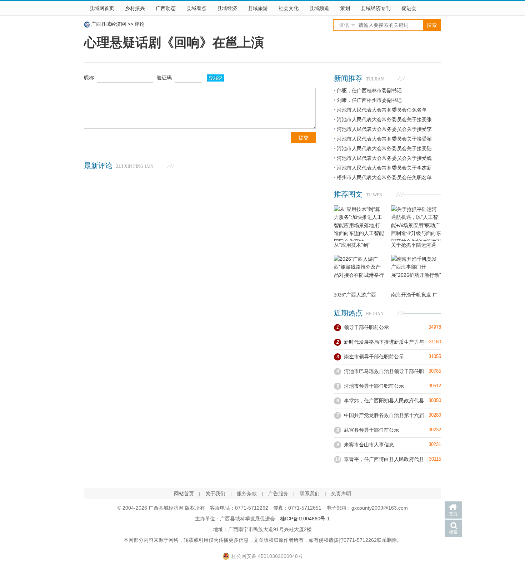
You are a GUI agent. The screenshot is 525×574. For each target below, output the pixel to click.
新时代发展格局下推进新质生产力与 (384, 342)
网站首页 (184, 493)
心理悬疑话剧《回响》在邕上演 (174, 42)
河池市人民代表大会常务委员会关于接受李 (384, 129)
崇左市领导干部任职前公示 (374, 356)
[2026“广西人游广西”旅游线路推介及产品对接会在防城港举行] (359, 273)
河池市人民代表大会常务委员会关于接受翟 (384, 139)
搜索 (453, 532)
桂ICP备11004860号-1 (305, 518)
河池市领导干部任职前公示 (374, 386)
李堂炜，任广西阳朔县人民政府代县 (384, 400)
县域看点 (196, 8)
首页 (453, 513)
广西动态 (166, 8)
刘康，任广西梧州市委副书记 (369, 100)
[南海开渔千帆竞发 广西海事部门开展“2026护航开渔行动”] (416, 273)
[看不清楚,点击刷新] (215, 78)
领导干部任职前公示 (366, 327)
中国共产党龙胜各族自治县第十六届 (384, 415)
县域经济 (227, 8)
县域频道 (319, 8)
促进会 (408, 8)
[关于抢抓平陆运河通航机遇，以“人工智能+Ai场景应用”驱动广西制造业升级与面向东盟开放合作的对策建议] (416, 223)
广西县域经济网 (108, 24)
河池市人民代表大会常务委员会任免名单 (382, 110)
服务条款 (247, 493)
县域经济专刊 (376, 8)
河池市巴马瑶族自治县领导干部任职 (384, 371)
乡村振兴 (135, 8)
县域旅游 (258, 8)
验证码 (164, 77)
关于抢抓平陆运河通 (413, 245)
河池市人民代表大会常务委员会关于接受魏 (384, 158)
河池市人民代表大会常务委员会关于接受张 (384, 119)
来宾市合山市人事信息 (369, 444)
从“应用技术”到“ (352, 245)
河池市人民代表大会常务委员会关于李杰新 (384, 168)
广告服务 (278, 493)
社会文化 (289, 8)
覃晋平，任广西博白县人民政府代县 (384, 459)
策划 (345, 8)
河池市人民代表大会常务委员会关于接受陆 (384, 148)
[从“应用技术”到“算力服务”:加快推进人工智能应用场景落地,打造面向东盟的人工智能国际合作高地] (359, 223)
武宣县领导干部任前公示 (371, 430)
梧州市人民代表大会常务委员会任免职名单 (384, 177)
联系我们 (310, 493)
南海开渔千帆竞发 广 (414, 295)
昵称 (89, 77)
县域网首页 (101, 8)
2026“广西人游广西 (355, 295)
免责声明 (341, 493)
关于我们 (215, 493)
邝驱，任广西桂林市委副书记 (369, 90)
